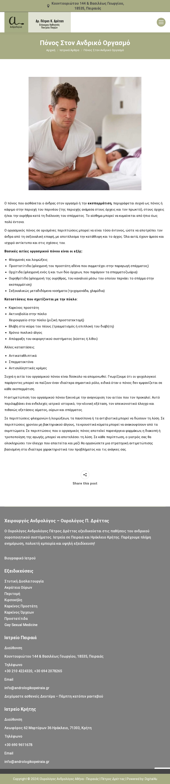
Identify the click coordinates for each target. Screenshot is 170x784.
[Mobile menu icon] (161, 22)
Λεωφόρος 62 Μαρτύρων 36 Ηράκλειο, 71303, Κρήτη (48, 728)
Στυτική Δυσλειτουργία (24, 581)
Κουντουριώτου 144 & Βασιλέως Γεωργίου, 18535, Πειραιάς (88, 5)
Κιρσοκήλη (13, 600)
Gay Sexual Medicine (20, 625)
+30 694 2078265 (48, 671)
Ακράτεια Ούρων (18, 587)
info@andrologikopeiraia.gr (26, 688)
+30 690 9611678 (18, 745)
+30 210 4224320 (18, 671)
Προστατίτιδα (16, 618)
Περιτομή (12, 594)
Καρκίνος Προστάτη (20, 606)
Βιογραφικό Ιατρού (20, 558)
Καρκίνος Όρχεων (19, 612)
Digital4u (151, 779)
